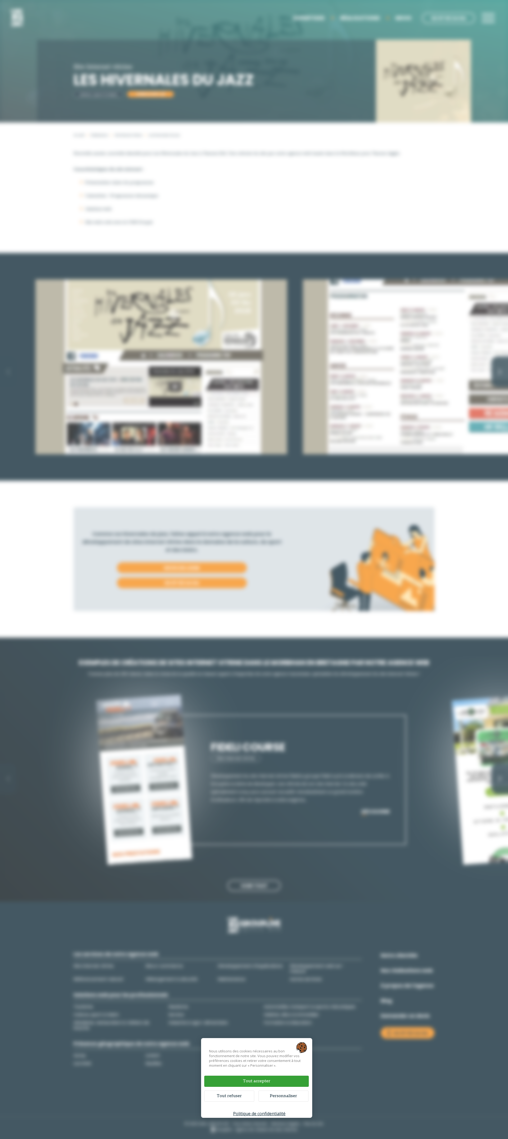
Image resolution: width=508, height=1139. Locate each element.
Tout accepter (256, 1081)
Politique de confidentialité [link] (259, 1113)
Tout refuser (229, 1095)
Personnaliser (283, 1095)
